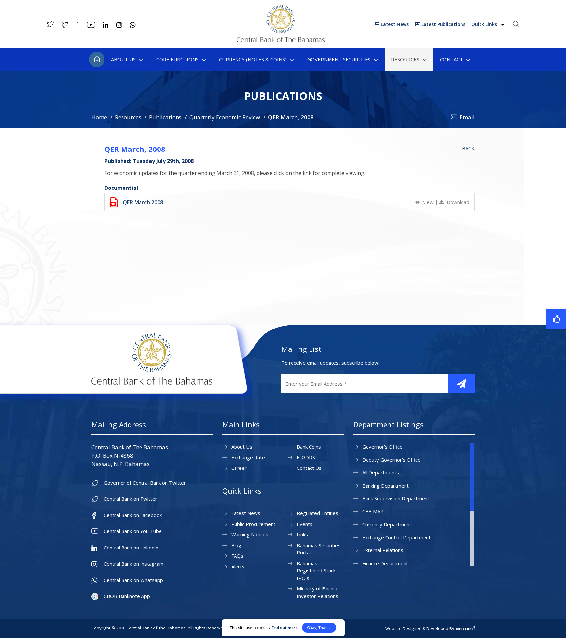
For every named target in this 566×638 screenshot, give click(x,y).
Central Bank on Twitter (130, 499)
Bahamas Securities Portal (319, 549)
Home (96, 59)
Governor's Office (382, 446)
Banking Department (385, 485)
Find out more (285, 627)
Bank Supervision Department (395, 498)
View (428, 202)
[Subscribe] (461, 383)
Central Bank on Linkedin (131, 548)
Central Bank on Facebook (133, 515)
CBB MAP (373, 511)
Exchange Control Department (396, 537)
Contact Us (309, 468)
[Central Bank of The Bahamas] (281, 40)
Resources (405, 59)
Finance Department (385, 563)
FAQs (237, 555)
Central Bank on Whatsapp (133, 580)
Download (457, 202)
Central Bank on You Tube (133, 531)
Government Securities (338, 59)
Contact (451, 59)
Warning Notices (249, 534)
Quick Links (484, 24)
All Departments (380, 472)
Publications (165, 117)
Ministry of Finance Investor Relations (318, 592)
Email (467, 117)
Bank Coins (309, 446)
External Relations (382, 550)
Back (468, 148)
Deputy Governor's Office (391, 459)
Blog (236, 545)
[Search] (516, 24)
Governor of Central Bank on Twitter (145, 483)
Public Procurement (253, 524)
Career (239, 468)
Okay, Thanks (319, 627)
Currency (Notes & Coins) (253, 59)
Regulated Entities (317, 513)
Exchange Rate (248, 457)
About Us (123, 59)
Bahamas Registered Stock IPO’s (316, 570)
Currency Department (386, 524)
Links (302, 534)
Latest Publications (442, 24)
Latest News (394, 24)
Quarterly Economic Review (224, 117)
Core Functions (177, 59)
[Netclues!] (465, 628)
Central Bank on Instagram (133, 564)
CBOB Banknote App (127, 596)
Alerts (238, 566)
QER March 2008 (143, 202)
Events (304, 524)
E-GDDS (306, 457)
